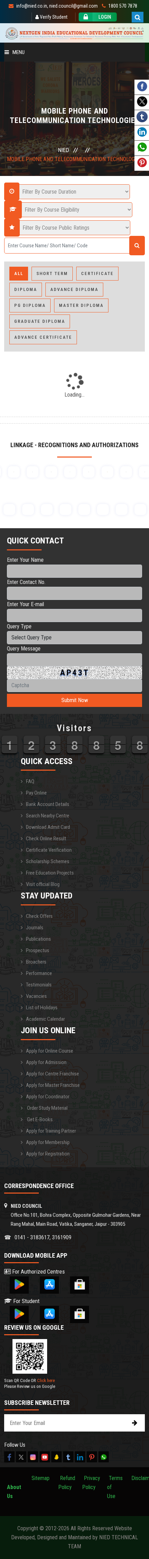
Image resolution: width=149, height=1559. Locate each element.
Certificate (97, 273)
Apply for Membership (48, 1142)
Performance (39, 973)
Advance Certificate (43, 337)
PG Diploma (30, 305)
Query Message (24, 648)
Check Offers (39, 916)
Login (104, 17)
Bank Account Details (47, 804)
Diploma (25, 289)
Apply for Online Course (49, 1051)
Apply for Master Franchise (53, 1085)
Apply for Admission (46, 1062)
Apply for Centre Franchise (52, 1074)
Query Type (19, 626)
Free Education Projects (50, 873)
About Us (14, 1487)
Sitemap (41, 1478)
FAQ (30, 781)
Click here (46, 1380)
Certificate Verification (49, 850)
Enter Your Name (25, 560)
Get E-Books (39, 1119)
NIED (63, 150)
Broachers (36, 962)
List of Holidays (42, 1007)
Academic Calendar (45, 1019)
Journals (34, 927)
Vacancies (36, 996)
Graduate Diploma (39, 321)
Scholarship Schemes (47, 861)
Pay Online (36, 793)
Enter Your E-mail (25, 604)
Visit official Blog (43, 884)
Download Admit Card (48, 827)
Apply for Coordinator (47, 1096)
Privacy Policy (91, 1482)
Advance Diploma (74, 289)
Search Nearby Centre (47, 816)
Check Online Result (46, 838)
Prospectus (37, 950)
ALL (18, 273)
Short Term (52, 273)
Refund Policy (66, 1482)
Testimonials (39, 985)
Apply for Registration (48, 1154)
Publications (38, 939)
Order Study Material (47, 1108)
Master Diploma (81, 305)
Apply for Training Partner (51, 1131)
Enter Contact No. (26, 582)
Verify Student (53, 17)
